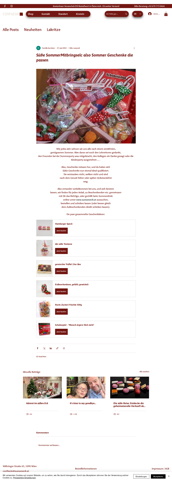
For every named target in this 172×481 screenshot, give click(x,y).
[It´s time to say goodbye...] (86, 387)
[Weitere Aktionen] (134, 48)
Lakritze (53, 29)
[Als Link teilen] (57, 348)
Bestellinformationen (86, 468)
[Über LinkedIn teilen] (50, 348)
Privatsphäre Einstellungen (24, 477)
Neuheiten (33, 29)
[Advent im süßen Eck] (42, 387)
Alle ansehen (144, 371)
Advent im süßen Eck (37, 403)
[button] (86, 228)
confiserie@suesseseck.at (16, 471)
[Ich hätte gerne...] (126, 14)
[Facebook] (4, 6)
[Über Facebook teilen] (37, 348)
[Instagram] (11, 6)
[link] (166, 14)
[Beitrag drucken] (64, 348)
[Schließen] (168, 476)
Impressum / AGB (160, 468)
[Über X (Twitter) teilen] (44, 348)
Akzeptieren (158, 476)
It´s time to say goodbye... (83, 403)
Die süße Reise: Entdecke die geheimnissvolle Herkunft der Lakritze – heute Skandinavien (129, 404)
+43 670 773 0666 (156, 6)
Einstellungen (141, 476)
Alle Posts (11, 29)
